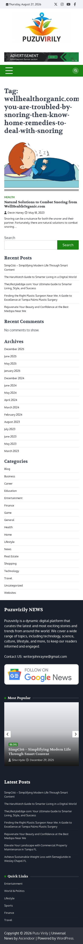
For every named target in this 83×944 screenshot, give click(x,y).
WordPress (65, 938)
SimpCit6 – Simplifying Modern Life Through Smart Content (40, 751)
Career (8, 483)
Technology (11, 571)
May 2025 (10, 363)
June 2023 (10, 436)
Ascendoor (27, 938)
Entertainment (13, 498)
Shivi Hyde (18, 760)
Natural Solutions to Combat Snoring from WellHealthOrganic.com (40, 204)
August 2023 (12, 421)
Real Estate (11, 556)
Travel (8, 578)
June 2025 (10, 356)
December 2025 (14, 349)
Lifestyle (9, 542)
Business (9, 476)
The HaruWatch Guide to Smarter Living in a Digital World (40, 277)
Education (10, 490)
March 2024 (11, 407)
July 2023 (9, 429)
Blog (7, 469)
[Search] (75, 70)
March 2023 (11, 451)
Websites (10, 592)
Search (9, 238)
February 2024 (13, 414)
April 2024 (10, 400)
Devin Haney (16, 212)
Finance (9, 505)
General (9, 520)
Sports (8, 905)
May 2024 (10, 392)
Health (9, 197)
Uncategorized (13, 585)
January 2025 (12, 370)
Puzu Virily (40, 933)
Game (7, 512)
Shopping (10, 563)
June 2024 (10, 385)
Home (8, 534)
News (7, 549)
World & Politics (14, 891)
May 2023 (10, 443)
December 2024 (14, 378)
